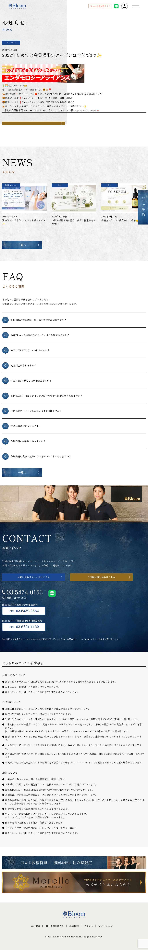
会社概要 (35, 926)
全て (60, 185)
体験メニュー (11, 185)
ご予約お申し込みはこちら (101, 577)
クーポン (11, 42)
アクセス (88, 926)
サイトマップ (105, 926)
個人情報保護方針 (55, 926)
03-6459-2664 (24, 610)
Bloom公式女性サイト (100, 6)
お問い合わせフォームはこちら (33, 577)
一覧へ (22, 245)
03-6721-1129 (24, 626)
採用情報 (74, 926)
